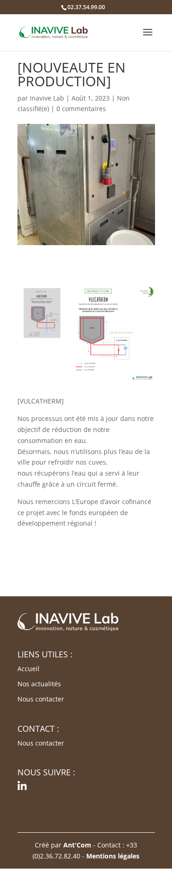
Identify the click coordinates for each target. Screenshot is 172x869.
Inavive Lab (47, 98)
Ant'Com (77, 845)
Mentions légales (112, 856)
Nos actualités (39, 683)
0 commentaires (81, 108)
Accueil (28, 668)
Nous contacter (40, 699)
